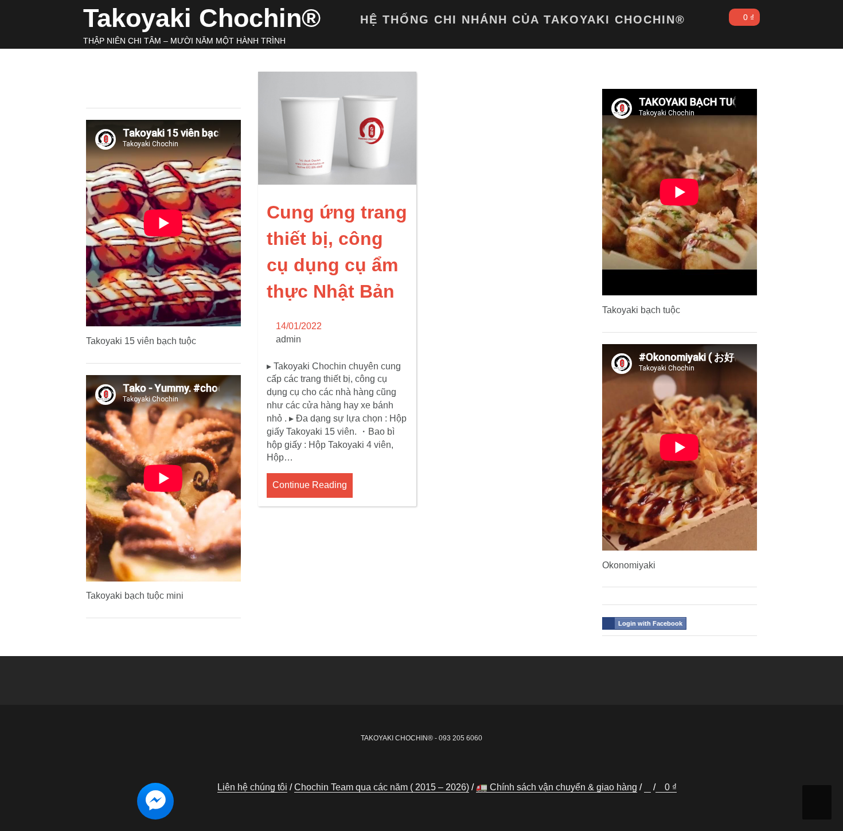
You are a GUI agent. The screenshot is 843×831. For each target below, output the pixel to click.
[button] (709, 21)
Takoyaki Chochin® (202, 18)
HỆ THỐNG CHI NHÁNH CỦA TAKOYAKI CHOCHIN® (525, 19)
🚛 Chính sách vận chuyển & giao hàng (556, 787)
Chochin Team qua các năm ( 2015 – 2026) (381, 787)
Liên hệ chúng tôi (252, 787)
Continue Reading (309, 485)
